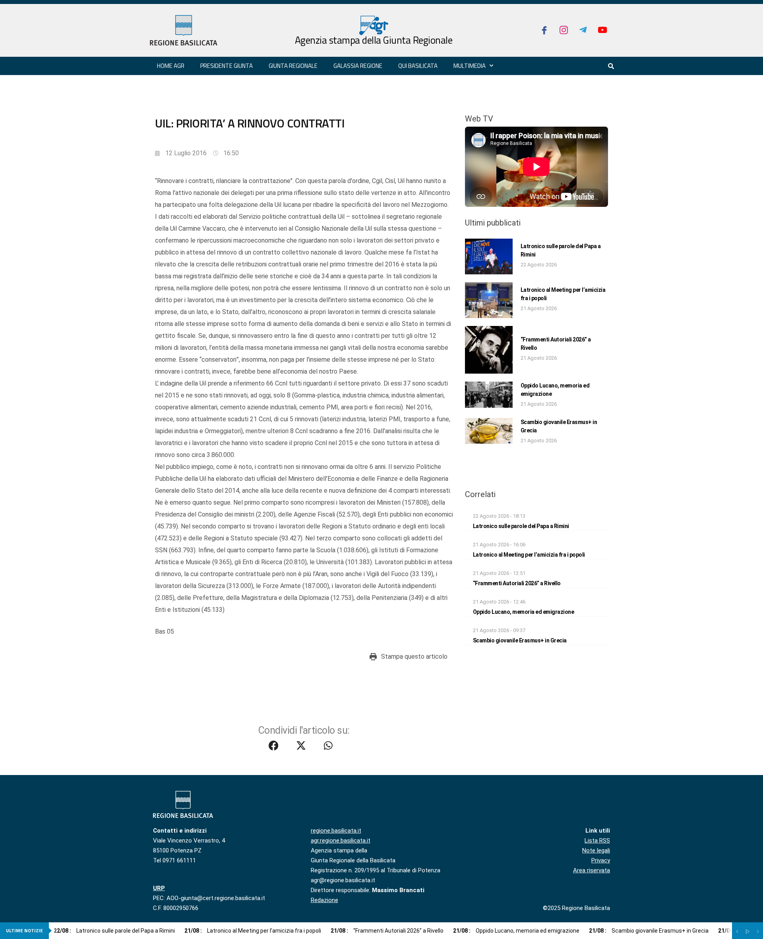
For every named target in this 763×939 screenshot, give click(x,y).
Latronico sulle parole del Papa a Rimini (521, 526)
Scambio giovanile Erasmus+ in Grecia (520, 640)
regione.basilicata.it (336, 830)
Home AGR (170, 65)
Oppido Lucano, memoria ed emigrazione (523, 612)
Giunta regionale (293, 65)
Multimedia (469, 65)
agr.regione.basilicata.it (340, 840)
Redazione (324, 900)
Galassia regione (357, 65)
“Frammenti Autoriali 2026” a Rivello (517, 583)
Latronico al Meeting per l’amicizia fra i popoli (529, 554)
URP (159, 888)
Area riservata (591, 870)
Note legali (596, 850)
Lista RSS (597, 840)
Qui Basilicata (418, 65)
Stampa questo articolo (414, 656)
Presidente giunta (226, 65)
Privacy (600, 860)
